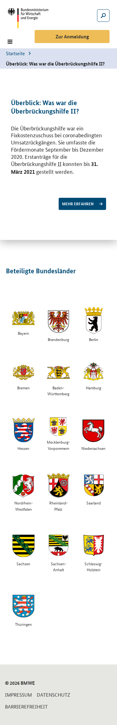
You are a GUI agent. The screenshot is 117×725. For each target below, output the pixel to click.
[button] (9, 41)
